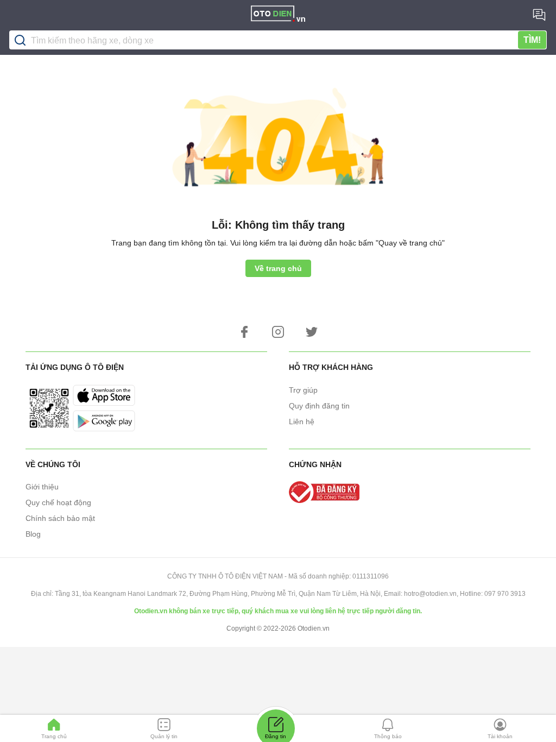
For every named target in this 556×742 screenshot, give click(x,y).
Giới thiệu (42, 486)
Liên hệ (301, 421)
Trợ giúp (303, 390)
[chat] (539, 14)
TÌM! (532, 40)
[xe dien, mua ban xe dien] (278, 15)
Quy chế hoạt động (58, 502)
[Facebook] (244, 332)
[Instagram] (278, 332)
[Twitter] (312, 332)
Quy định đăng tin (319, 405)
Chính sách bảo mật (60, 518)
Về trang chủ (278, 268)
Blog (33, 534)
